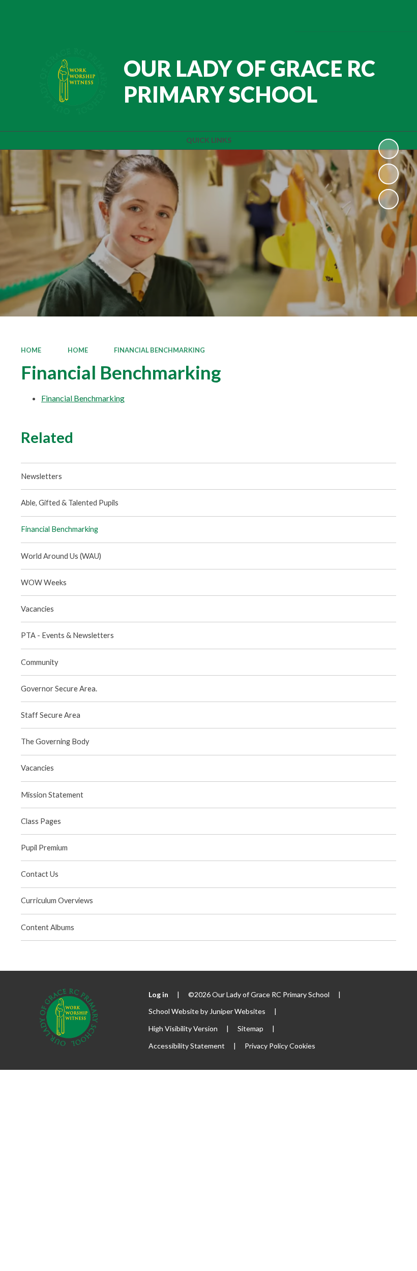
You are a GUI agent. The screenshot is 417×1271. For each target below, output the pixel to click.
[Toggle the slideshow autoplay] (388, 149)
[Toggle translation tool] (336, 15)
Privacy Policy (266, 1045)
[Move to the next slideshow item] (388, 199)
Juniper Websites (237, 1011)
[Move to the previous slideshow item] (388, 174)
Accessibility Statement (186, 1045)
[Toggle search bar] (364, 15)
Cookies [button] (302, 1045)
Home (31, 350)
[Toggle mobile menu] (394, 15)
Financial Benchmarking (159, 350)
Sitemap (250, 1028)
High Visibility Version (183, 1028)
